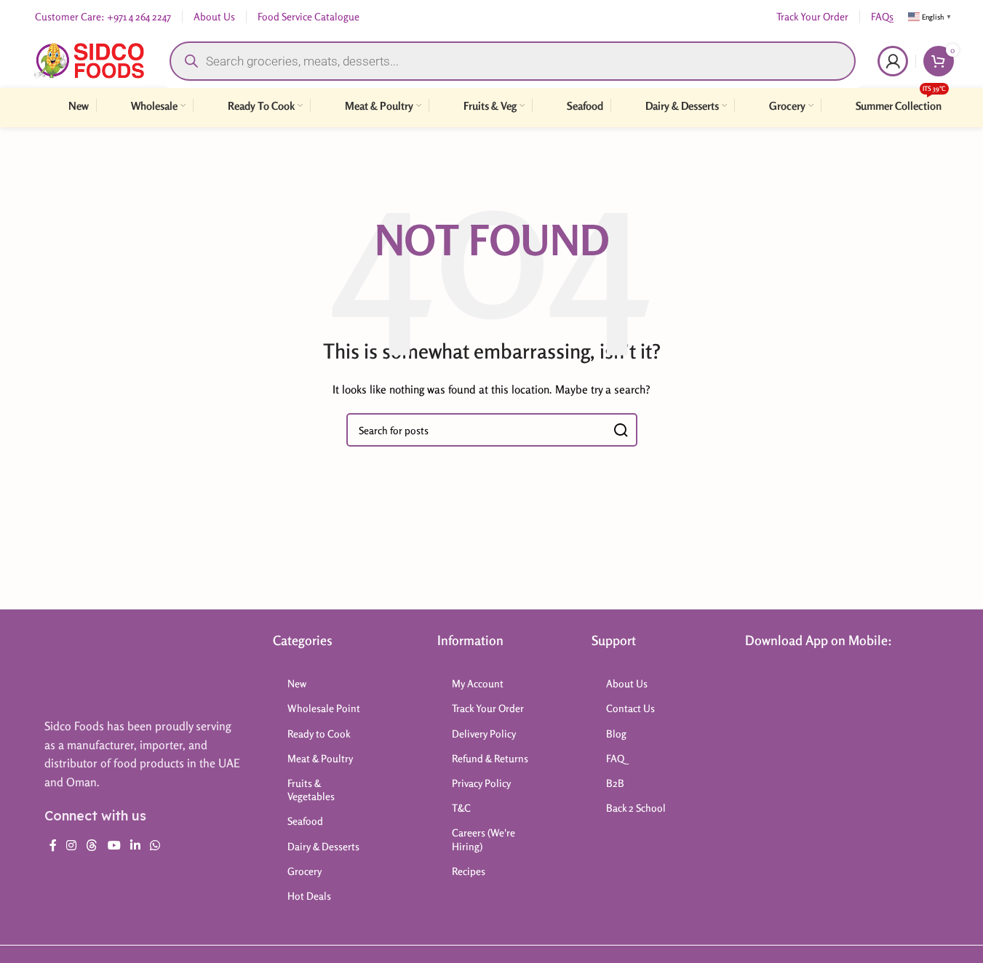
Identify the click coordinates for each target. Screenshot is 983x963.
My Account (478, 683)
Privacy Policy (481, 783)
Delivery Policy (484, 733)
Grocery (304, 871)
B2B (615, 783)
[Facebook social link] (53, 845)
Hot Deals (309, 896)
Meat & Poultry (320, 758)
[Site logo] (89, 59)
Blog (616, 733)
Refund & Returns (490, 758)
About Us (627, 683)
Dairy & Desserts (323, 846)
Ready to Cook (319, 733)
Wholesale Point (323, 708)
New (296, 683)
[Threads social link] (92, 845)
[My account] (892, 61)
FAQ (615, 758)
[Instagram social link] (71, 845)
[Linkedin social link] (135, 845)
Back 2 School (636, 808)
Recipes (468, 871)
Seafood (305, 821)
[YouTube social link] (114, 845)
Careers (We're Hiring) (483, 839)
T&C (461, 808)
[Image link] (101, 667)
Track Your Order (488, 708)
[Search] (620, 430)
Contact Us (630, 708)
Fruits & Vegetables (311, 789)
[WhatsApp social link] (155, 845)
